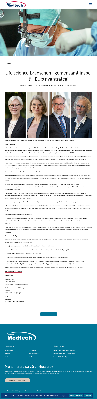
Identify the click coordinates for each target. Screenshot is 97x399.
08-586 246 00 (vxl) (61, 357)
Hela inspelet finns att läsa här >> (13, 271)
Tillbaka (9, 63)
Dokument (7, 353)
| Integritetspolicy (30, 391)
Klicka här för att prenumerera (17, 380)
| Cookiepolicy (38, 391)
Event (6, 357)
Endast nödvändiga (76, 395)
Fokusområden (9, 350)
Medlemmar (32, 357)
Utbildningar (32, 350)
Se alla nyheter (48, 314)
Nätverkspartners (33, 353)
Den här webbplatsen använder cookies (23, 395)
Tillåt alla (88, 395)
